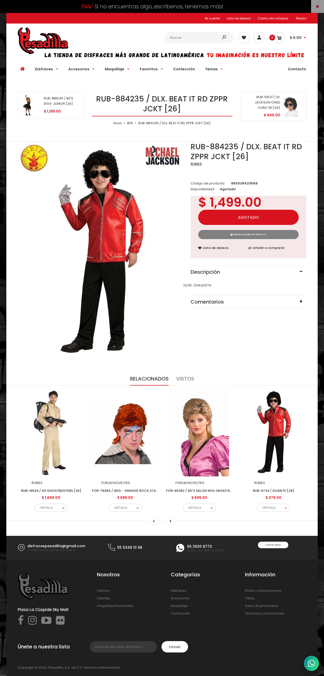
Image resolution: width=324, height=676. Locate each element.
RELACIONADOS (149, 378)
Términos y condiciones (264, 613)
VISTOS (185, 378)
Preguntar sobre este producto (250, 234)
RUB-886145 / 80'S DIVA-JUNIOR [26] (58, 101)
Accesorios (180, 598)
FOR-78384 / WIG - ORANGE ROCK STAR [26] (129, 490)
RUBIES (196, 163)
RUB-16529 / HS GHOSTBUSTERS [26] (51, 490)
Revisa (301, 18)
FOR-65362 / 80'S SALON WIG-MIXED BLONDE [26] (207, 490)
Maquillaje (179, 605)
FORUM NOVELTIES (115, 482)
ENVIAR (174, 647)
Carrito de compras (273, 18)
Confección (180, 613)
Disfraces (178, 590)
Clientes (103, 598)
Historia (103, 590)
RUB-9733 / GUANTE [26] (273, 490)
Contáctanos (273, 545)
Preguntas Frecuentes (115, 605)
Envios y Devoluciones (263, 590)
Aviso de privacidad (261, 605)
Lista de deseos (239, 18)
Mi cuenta (212, 18)
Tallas (250, 598)
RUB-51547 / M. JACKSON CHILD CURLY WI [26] (267, 102)
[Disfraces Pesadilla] (43, 53)
